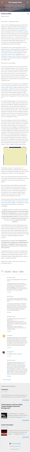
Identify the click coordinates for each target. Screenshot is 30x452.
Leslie (8, 335)
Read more (25, 400)
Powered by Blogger (16, 443)
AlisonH (9, 296)
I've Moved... (5, 389)
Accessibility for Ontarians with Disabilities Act (12, 52)
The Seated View (15, 2)
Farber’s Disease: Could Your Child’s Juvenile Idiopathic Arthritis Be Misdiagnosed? (11, 406)
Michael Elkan (18, 446)
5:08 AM (9, 331)
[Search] (28, 3)
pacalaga (9, 351)
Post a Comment (7, 379)
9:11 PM (9, 356)
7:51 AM (9, 347)
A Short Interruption (7, 425)
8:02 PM (9, 312)
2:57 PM (9, 292)
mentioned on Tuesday (6, 56)
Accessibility (8, 271)
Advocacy (15, 271)
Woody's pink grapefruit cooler (20, 30)
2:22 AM (9, 376)
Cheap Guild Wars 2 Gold (19, 362)
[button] (28, 14)
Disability (21, 271)
